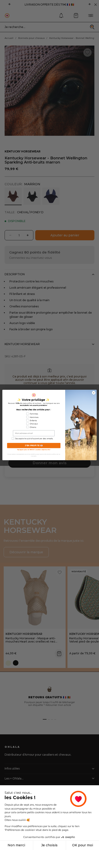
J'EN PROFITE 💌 (34, 445)
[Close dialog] (94, 393)
